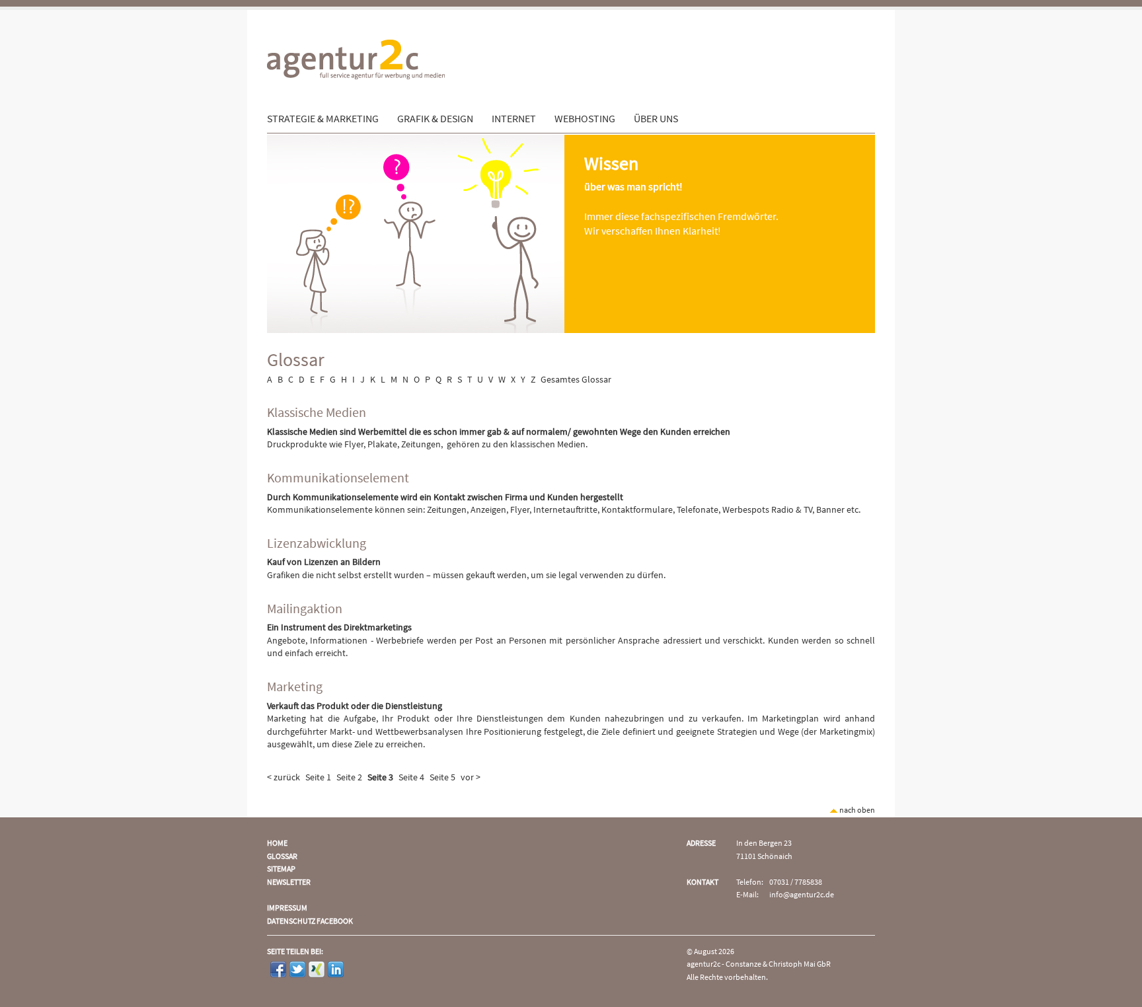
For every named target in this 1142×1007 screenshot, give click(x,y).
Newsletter (289, 882)
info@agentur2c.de (801, 895)
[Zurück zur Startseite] (356, 106)
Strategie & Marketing (323, 119)
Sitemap (281, 869)
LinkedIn (336, 969)
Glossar (282, 857)
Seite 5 (442, 778)
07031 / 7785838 (795, 882)
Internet (514, 119)
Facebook (278, 969)
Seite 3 (380, 778)
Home (277, 843)
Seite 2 (349, 778)
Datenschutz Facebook (310, 921)
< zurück (283, 778)
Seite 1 (318, 778)
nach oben (856, 810)
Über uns (656, 119)
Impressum (287, 908)
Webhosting (584, 119)
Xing (316, 969)
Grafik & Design (435, 119)
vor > (470, 778)
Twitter (297, 969)
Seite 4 (411, 778)
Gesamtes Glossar (576, 380)
